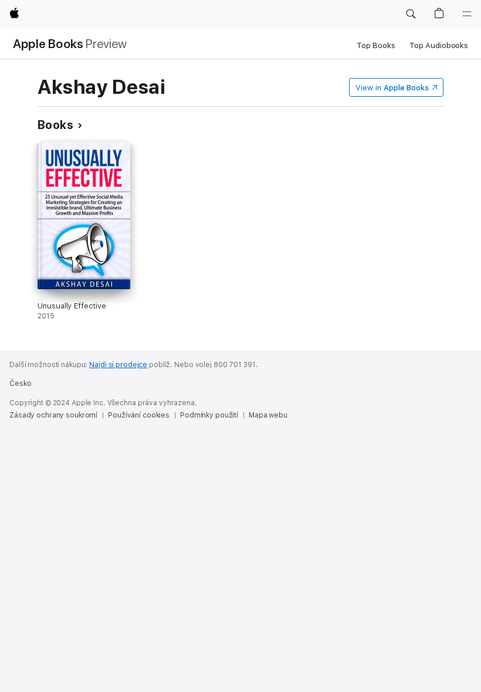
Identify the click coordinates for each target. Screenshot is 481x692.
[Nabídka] (467, 14)
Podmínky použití (209, 415)
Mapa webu (268, 415)
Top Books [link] (376, 45)
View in (392, 87)
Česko (20, 383)
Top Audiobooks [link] (438, 45)
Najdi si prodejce (118, 365)
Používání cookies (139, 415)
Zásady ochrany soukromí (53, 415)
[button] (411, 14)
